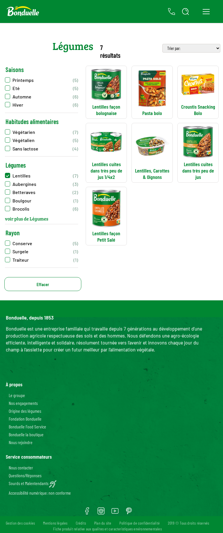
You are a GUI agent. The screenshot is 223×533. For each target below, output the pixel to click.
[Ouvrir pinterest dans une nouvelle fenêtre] (128, 513)
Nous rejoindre (21, 442)
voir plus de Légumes (26, 219)
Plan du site (102, 523)
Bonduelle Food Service (27, 426)
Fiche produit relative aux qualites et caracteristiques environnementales (107, 528)
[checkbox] (41, 132)
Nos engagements (23, 403)
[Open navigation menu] (206, 11)
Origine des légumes (25, 411)
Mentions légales (55, 523)
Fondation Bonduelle (25, 418)
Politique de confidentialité (139, 523)
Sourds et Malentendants (28, 483)
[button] (41, 80)
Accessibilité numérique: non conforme (40, 493)
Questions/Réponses (25, 475)
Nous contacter (21, 467)
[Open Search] (185, 11)
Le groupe (17, 395)
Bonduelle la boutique (26, 434)
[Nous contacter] (171, 11)
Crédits (81, 523)
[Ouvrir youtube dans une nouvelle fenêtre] (115, 513)
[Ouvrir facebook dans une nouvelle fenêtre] (87, 513)
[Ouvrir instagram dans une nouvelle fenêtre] (101, 513)
